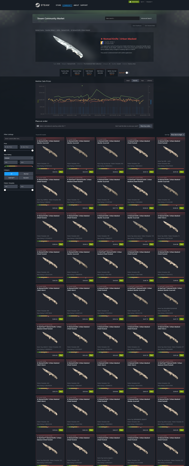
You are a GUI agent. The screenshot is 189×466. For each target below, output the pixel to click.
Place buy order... (146, 126)
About (76, 5)
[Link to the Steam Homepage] (44, 5)
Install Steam (135, 1)
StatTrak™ (11, 178)
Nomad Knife (65, 30)
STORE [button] (58, 5)
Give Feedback (137, 25)
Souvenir (26, 178)
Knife (58, 30)
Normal (26, 174)
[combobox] (122, 18)
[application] (94, 101)
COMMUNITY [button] (67, 5)
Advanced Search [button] (146, 18)
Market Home (39, 30)
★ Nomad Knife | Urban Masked (80, 30)
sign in (142, 1)
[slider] (5, 150)
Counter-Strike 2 (50, 30)
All (11, 174)
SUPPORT (84, 5)
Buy (61, 172)
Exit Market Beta (150, 25)
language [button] (148, 1)
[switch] (127, 73)
